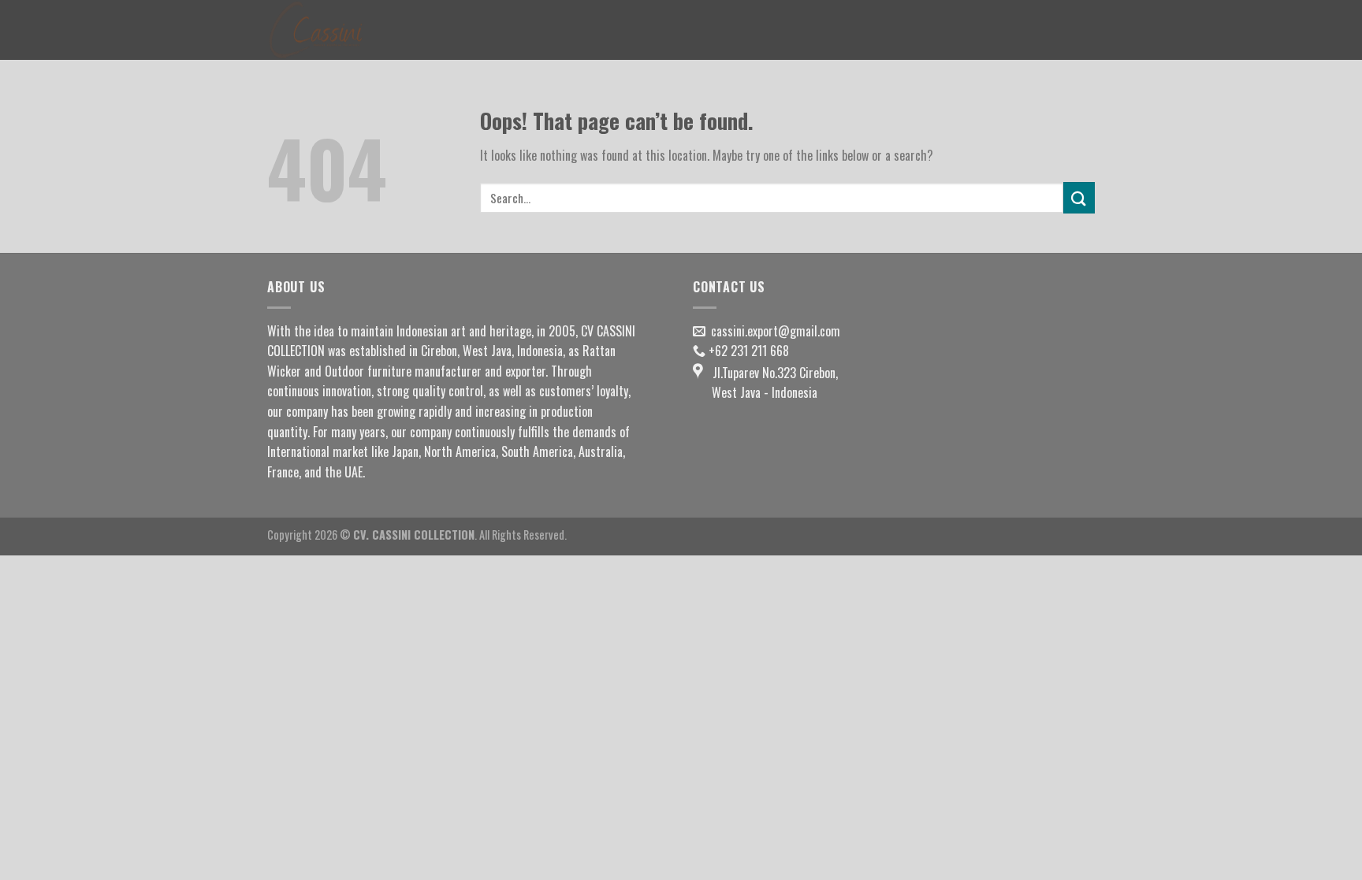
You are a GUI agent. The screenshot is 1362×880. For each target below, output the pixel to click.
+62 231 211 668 (749, 350)
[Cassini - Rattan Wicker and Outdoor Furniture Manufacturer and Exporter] (346, 30)
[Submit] (1079, 197)
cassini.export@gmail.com (775, 330)
